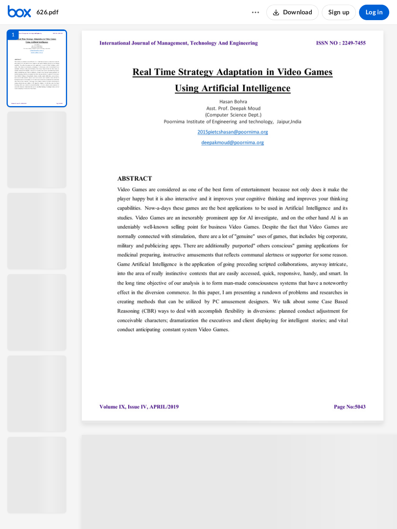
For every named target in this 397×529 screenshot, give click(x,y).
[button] (37, 68)
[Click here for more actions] (255, 12)
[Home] (19, 12)
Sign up (338, 12)
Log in (374, 12)
